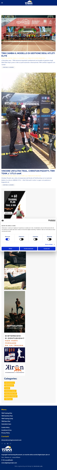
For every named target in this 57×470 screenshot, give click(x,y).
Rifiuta (10, 248)
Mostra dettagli (49, 244)
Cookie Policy (5, 427)
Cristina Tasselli (12, 58)
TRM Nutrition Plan (7, 416)
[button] (2, 3)
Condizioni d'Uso (6, 430)
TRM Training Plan (6, 413)
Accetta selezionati (28, 248)
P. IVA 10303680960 (7, 460)
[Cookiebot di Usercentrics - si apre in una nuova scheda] (49, 221)
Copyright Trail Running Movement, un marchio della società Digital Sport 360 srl (25, 454)
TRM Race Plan (5, 421)
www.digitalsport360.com (9, 463)
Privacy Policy (5, 433)
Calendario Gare (6, 424)
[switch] (21, 239)
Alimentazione (9, 382)
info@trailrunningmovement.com (11, 440)
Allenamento (9, 385)
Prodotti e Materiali (10, 396)
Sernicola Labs (38, 466)
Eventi (7, 388)
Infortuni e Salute (10, 391)
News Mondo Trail (41, 58)
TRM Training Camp (7, 418)
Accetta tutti (47, 248)
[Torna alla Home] (28, 2)
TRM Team (38, 175)
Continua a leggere (8, 67)
